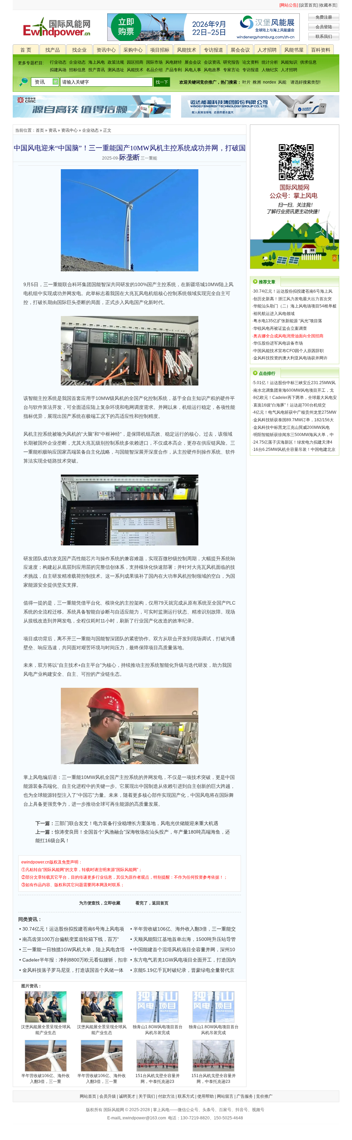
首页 (40, 130)
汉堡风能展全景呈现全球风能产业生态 (45, 1029)
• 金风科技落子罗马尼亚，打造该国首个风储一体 (71, 970)
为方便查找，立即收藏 (99, 903)
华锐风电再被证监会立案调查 (280, 328)
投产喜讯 (96, 69)
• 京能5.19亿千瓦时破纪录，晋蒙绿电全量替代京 (182, 970)
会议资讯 (212, 62)
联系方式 (186, 1096)
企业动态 (77, 62)
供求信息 (308, 62)
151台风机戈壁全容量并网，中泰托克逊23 (157, 1078)
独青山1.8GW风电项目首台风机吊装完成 (158, 1029)
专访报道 (213, 50)
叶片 (246, 82)
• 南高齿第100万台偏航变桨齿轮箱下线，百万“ (69, 939)
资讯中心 (106, 50)
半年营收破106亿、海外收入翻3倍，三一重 (45, 1078)
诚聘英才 (127, 1096)
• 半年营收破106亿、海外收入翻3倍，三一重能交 (183, 929)
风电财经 (173, 62)
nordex (269, 82)
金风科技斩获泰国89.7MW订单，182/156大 (293, 419)
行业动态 (58, 62)
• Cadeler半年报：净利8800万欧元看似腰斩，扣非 (73, 960)
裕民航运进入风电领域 (274, 313)
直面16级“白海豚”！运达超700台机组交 (289, 405)
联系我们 (324, 36)
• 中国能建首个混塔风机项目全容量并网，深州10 (182, 949)
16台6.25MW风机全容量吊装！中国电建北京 (294, 449)
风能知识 (289, 62)
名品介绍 (154, 69)
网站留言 (225, 1096)
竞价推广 (264, 1096)
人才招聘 (267, 50)
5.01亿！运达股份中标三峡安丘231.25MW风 (294, 382)
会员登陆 (324, 26)
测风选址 (116, 69)
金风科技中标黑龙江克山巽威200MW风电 (291, 427)
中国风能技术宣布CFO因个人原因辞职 (288, 350)
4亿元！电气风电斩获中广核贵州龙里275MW (294, 412)
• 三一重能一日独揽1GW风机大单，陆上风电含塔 (72, 949)
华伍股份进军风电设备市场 (278, 343)
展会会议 (240, 50)
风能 (282, 82)
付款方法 (166, 1096)
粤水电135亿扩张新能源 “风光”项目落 (287, 320)
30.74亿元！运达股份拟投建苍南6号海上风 (292, 291)
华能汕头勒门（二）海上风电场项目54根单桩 (295, 306)
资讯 (52, 130)
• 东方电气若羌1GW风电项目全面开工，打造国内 (183, 960)
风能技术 (186, 50)
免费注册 (324, 17)
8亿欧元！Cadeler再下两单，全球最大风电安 (295, 397)
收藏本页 (328, 5)
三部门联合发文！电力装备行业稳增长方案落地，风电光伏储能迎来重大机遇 (136, 823)
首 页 (25, 50)
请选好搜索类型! (305, 82)
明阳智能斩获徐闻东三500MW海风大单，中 (293, 434)
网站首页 (88, 1096)
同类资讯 (27, 919)
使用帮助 (205, 1096)
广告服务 (244, 1096)
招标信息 (77, 69)
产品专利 (173, 69)
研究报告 (231, 62)
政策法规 (116, 62)
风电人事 (193, 69)
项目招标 (159, 50)
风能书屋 (294, 50)
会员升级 (107, 1096)
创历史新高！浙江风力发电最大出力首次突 (292, 298)
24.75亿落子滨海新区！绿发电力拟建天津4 (292, 442)
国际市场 (154, 62)
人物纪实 (270, 69)
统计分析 (270, 62)
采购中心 (133, 50)
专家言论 (231, 69)
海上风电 (96, 62)
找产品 (52, 50)
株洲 (257, 82)
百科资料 (320, 50)
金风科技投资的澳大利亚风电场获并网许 (290, 358)
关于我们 (147, 1096)
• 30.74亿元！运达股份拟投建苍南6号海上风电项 (71, 929)
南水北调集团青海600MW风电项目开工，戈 (293, 390)
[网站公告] (288, 5)
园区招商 (135, 62)
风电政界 (212, 69)
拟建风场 (58, 69)
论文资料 (250, 62)
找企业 (79, 50)
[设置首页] (308, 5)
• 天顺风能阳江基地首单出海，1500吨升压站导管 (183, 939)
